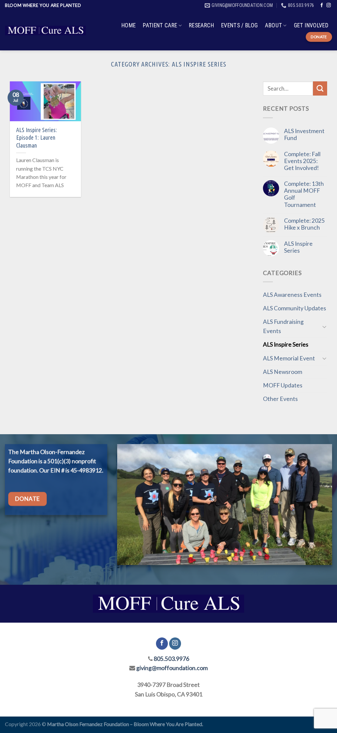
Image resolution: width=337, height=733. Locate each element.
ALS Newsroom (282, 371)
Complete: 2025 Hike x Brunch (304, 224)
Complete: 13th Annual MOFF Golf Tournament (304, 194)
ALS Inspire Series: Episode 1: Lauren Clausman (36, 138)
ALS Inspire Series (298, 247)
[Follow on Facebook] (322, 5)
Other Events (280, 398)
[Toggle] (324, 326)
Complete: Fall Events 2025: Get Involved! (302, 161)
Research (201, 25)
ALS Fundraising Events (283, 326)
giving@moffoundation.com (172, 667)
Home (128, 25)
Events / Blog (239, 25)
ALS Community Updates (294, 308)
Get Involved (311, 25)
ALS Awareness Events (292, 294)
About (273, 25)
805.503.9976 (171, 658)
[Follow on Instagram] (328, 5)
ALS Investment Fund (304, 134)
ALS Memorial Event (289, 358)
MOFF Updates (282, 385)
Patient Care (160, 25)
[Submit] (320, 88)
